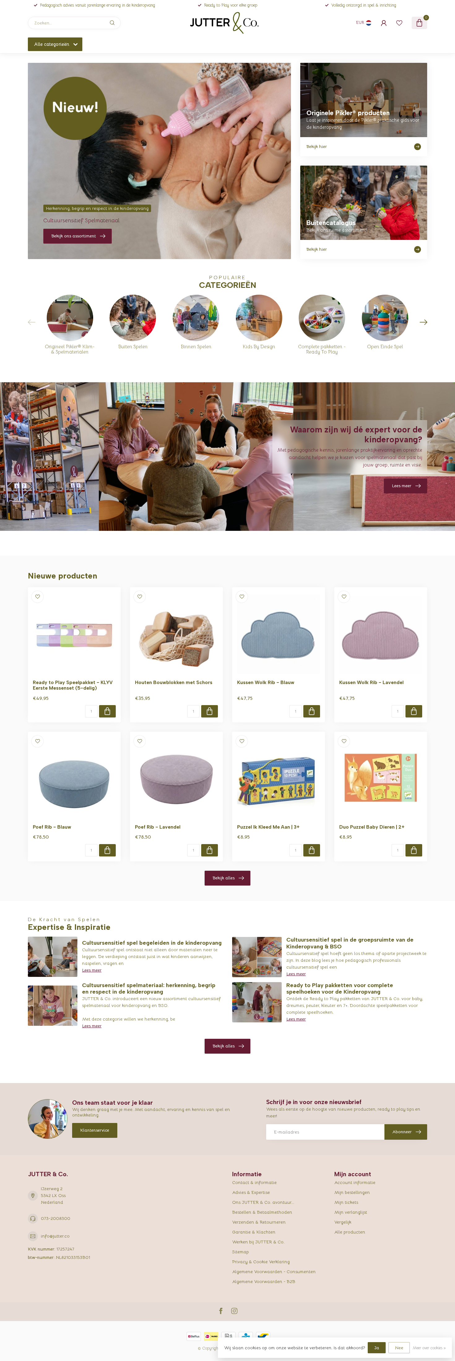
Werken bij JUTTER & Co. (258, 1242)
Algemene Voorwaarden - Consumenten (274, 1271)
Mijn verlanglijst (350, 1212)
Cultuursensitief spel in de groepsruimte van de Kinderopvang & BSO (350, 943)
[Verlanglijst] (399, 23)
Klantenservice (94, 1130)
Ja (376, 1347)
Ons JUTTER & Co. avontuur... (263, 1202)
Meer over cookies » (429, 1348)
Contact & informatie (254, 1182)
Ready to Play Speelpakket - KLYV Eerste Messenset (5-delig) (73, 685)
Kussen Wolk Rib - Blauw (265, 682)
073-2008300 (55, 1218)
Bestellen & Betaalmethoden (262, 1212)
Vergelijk (342, 1222)
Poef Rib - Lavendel (157, 827)
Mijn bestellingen (352, 1192)
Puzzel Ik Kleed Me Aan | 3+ (268, 827)
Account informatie (354, 1182)
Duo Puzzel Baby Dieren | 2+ (372, 827)
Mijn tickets (346, 1202)
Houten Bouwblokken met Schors (173, 682)
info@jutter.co (55, 1236)
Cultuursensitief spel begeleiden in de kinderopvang (152, 942)
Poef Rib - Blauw (52, 827)
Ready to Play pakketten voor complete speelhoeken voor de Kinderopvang (339, 988)
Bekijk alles (224, 878)
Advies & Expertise (251, 1192)
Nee (399, 1347)
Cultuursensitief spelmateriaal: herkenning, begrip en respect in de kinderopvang (148, 988)
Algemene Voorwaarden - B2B (263, 1281)
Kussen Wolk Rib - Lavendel (371, 682)
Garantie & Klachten (253, 1232)
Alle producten (349, 1232)
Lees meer (92, 970)
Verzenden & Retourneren (259, 1222)
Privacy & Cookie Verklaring (261, 1261)
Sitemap (240, 1252)
